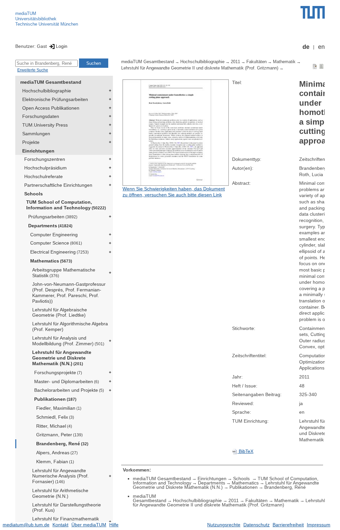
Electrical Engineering (59, 252)
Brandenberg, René (62, 443)
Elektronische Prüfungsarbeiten (55, 99)
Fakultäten (256, 61)
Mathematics (51, 261)
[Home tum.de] (312, 12)
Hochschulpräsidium (45, 167)
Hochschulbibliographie (46, 90)
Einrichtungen (38, 151)
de (305, 47)
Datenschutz (256, 524)
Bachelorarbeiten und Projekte (69, 390)
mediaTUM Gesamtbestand (50, 82)
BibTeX (245, 451)
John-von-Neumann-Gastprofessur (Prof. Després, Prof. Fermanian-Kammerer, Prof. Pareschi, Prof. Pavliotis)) (69, 292)
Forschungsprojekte (58, 372)
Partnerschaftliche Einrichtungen (58, 185)
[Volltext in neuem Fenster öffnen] (176, 132)
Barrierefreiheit (288, 524)
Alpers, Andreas (57, 452)
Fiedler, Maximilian (58, 408)
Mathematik (284, 61)
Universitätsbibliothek (35, 18)
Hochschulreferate (43, 176)
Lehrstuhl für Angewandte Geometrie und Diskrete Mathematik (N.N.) (61, 358)
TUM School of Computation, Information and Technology (66, 204)
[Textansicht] (321, 66)
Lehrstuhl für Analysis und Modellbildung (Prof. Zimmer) (68, 340)
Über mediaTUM (88, 524)
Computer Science (56, 243)
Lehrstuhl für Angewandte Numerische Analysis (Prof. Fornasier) (60, 476)
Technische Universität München (46, 24)
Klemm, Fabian (55, 461)
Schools (33, 193)
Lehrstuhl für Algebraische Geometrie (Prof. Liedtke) (59, 312)
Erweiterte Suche (32, 70)
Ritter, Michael (54, 426)
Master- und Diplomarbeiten (66, 381)
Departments (50, 225)
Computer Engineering (54, 234)
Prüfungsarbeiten (52, 216)
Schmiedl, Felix (55, 417)
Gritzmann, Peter (59, 434)
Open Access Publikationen (50, 108)
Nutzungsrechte (223, 524)
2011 (235, 61)
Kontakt (60, 524)
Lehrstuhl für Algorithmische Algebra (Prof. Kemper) (70, 326)
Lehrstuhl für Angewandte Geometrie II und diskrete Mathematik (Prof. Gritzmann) (199, 68)
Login (61, 46)
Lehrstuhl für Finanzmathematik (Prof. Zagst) (65, 521)
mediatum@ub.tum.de (26, 524)
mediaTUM (25, 13)
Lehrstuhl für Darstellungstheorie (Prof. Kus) (66, 507)
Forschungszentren (44, 159)
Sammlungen (36, 133)
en (321, 47)
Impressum (318, 524)
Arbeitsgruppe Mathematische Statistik (63, 272)
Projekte (31, 142)
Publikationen (55, 399)
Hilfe (114, 524)
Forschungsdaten (40, 116)
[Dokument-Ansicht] (314, 66)
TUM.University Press (45, 125)
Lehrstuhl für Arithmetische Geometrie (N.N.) (60, 493)
